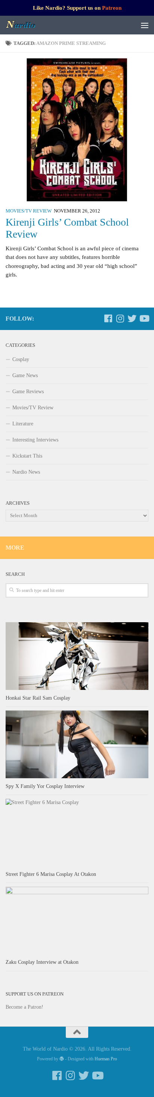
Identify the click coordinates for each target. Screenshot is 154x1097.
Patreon (111, 8)
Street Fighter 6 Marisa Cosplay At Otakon (51, 874)
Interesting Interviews (35, 440)
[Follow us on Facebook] (108, 318)
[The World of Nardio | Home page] (26, 25)
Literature (22, 424)
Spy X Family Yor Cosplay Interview (45, 786)
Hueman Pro (106, 1058)
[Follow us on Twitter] (131, 318)
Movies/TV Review (29, 211)
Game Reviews (28, 391)
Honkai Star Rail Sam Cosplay (38, 698)
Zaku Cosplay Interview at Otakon (42, 962)
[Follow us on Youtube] (143, 318)
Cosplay (20, 359)
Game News (25, 375)
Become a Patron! (24, 1007)
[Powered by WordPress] (61, 1059)
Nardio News (26, 472)
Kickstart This (27, 456)
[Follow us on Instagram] (120, 318)
